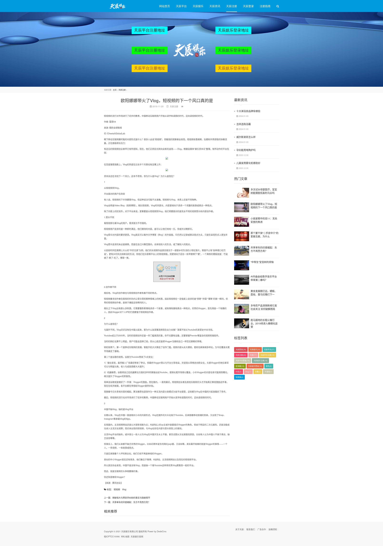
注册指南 (265, 6)
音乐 (269, 366)
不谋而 (268, 371)
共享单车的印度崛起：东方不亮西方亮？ (131, 502)
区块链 (240, 366)
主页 (115, 90)
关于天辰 (239, 529)
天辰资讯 (214, 6)
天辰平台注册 (267, 355)
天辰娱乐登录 (255, 366)
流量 (258, 371)
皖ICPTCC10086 (112, 536)
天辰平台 (181, 6)
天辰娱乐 (198, 6)
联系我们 (250, 529)
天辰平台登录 (243, 360)
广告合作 (261, 529)
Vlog (124, 489)
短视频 (117, 489)
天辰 (253, 355)
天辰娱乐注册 (260, 360)
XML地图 (125, 536)
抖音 (238, 371)
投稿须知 (273, 529)
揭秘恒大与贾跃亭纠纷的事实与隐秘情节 (131, 497)
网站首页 (164, 6)
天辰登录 (248, 6)
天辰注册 (231, 6)
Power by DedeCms (157, 531)
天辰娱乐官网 (137, 536)
